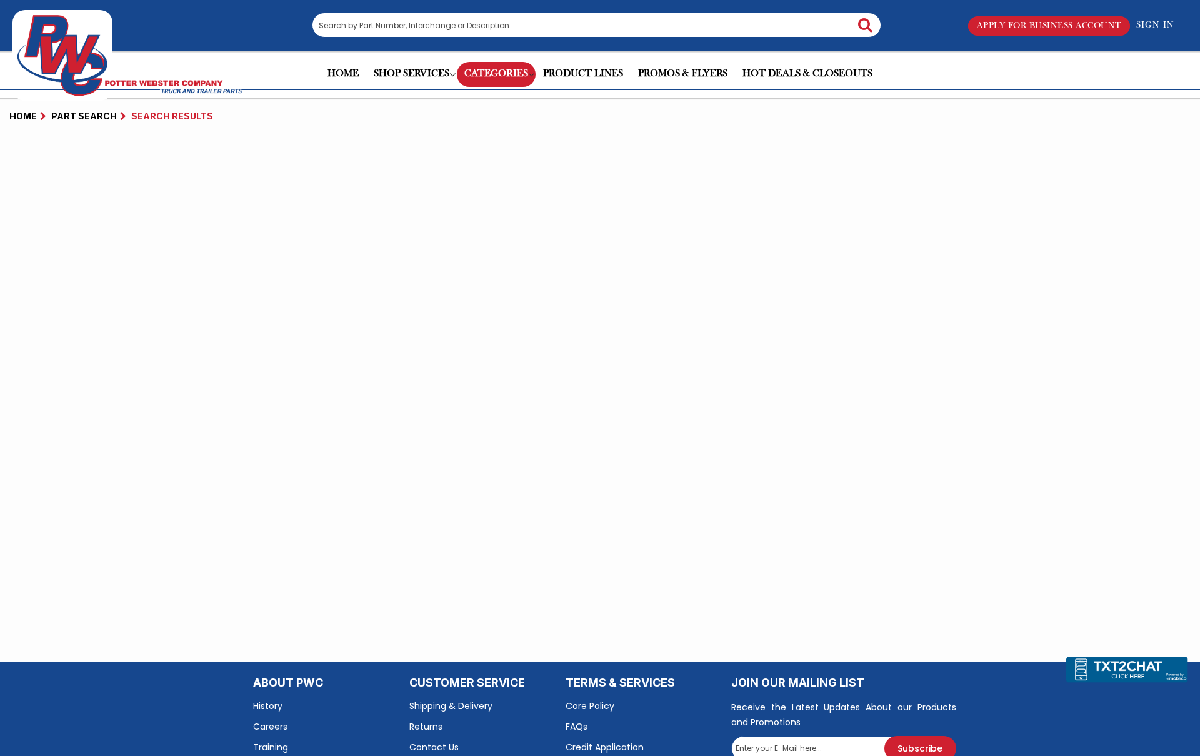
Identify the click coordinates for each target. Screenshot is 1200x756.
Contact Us (434, 747)
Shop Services (411, 74)
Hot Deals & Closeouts (807, 74)
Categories (496, 74)
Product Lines (583, 74)
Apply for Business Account (1049, 25)
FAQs (577, 726)
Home (343, 74)
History (267, 706)
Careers (270, 726)
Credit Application (605, 747)
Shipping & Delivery (450, 706)
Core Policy (590, 706)
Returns (425, 726)
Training (270, 747)
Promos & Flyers (683, 74)
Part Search (84, 116)
